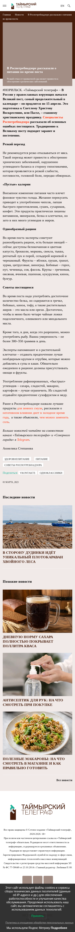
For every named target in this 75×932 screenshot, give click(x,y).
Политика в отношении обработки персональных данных (39, 922)
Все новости (64, 780)
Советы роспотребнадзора (23, 465)
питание (42, 459)
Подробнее (59, 927)
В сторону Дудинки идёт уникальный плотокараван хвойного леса (33, 557)
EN (62, 5)
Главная (7, 14)
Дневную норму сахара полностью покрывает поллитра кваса (28, 641)
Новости (19, 14)
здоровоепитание (17, 459)
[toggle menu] (4, 5)
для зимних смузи (29, 408)
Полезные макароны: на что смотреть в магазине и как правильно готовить (34, 763)
